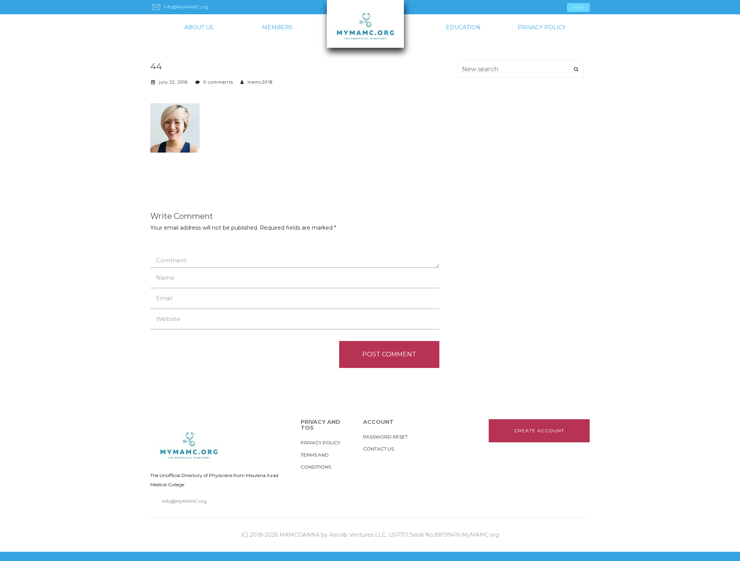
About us (199, 27)
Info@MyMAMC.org (184, 501)
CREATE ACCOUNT (539, 430)
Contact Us (378, 449)
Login (578, 7)
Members (277, 27)
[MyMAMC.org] (370, 24)
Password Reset (385, 437)
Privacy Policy (542, 27)
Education (463, 27)
